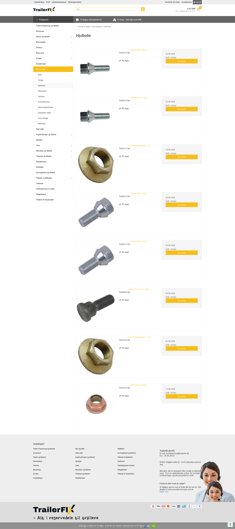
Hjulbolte (41, 85)
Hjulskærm (42, 91)
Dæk (40, 74)
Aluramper (40, 31)
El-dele (38, 58)
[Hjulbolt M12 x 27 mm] (96, 116)
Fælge (40, 80)
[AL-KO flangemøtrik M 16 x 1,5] (96, 164)
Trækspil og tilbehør (44, 156)
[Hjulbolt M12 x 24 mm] (96, 260)
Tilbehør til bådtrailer (44, 178)
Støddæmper (41, 161)
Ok (153, 525)
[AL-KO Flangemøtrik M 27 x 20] (96, 356)
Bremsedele (40, 42)
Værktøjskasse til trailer (45, 188)
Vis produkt (181, 61)
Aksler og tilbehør (43, 36)
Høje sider (40, 129)
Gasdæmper (41, 63)
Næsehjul (42, 123)
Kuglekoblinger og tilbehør (46, 134)
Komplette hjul (43, 101)
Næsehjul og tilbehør (44, 150)
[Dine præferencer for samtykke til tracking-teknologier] (230, 524)
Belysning (40, 53)
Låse (38, 145)
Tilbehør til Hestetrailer (45, 199)
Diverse (39, 47)
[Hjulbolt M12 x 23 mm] (96, 212)
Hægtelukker (41, 194)
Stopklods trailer (44, 112)
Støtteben (40, 167)
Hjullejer (39, 140)
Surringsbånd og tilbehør (45, 172)
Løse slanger (43, 118)
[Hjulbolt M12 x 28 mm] (96, 69)
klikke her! (164, 491)
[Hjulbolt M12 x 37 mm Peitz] (96, 308)
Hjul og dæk (41, 69)
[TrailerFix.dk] (53, 9)
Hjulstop (41, 96)
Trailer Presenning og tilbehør (47, 25)
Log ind (198, 2)
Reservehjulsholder (45, 107)
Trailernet (39, 183)
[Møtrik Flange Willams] (96, 404)
